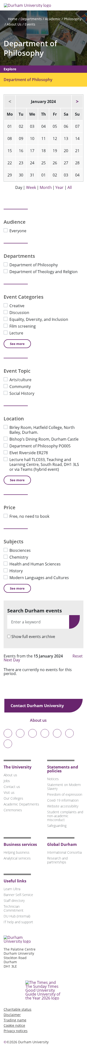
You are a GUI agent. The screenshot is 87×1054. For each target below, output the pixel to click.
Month (46, 187)
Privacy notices (16, 1030)
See (17, 344)
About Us (14, 24)
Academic (53, 19)
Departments (31, 19)
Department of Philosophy (30, 48)
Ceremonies (13, 810)
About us (39, 720)
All (69, 187)
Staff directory (14, 900)
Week (31, 187)
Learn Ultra (12, 889)
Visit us (9, 792)
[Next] (77, 101)
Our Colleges (13, 798)
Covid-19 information (63, 800)
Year (59, 187)
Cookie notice (14, 1025)
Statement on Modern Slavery (64, 786)
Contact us (12, 786)
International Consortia (64, 852)
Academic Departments (21, 804)
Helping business (16, 852)
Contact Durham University (38, 705)
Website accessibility (62, 806)
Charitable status (17, 1009)
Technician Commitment (13, 908)
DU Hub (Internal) (17, 916)
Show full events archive (33, 636)
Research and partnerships (57, 860)
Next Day (12, 660)
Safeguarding (56, 825)
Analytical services (17, 858)
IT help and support (18, 922)
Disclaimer (12, 1014)
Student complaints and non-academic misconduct (65, 816)
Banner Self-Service (18, 894)
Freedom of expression (64, 794)
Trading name (15, 1020)
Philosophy (72, 19)
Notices (53, 779)
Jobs (7, 780)
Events (30, 24)
